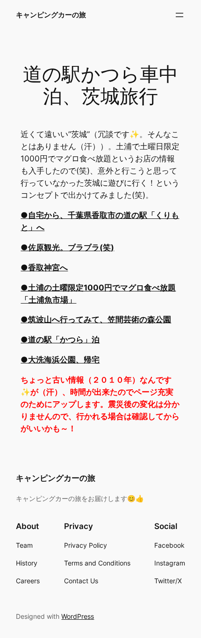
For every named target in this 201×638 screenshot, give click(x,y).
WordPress (77, 616)
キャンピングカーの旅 (51, 15)
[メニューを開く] (179, 15)
